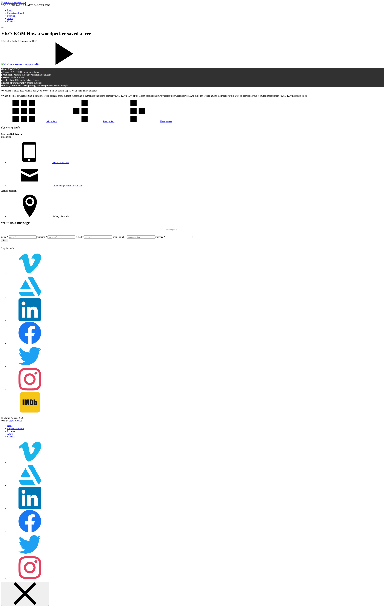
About (10, 18)
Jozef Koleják (15, 420)
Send (4, 240)
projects (51, 121)
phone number (119, 237)
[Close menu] (25, 594)
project (108, 121)
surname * (42, 237)
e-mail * (80, 237)
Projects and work (15, 13)
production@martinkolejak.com (67, 185)
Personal (11, 15)
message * (160, 237)
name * (4, 237)
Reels (9, 10)
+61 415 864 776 (60, 162)
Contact (11, 21)
